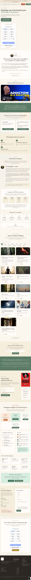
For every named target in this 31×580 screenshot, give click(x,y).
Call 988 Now (11, 480)
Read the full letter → (15, 75)
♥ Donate (23, 4)
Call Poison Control (15, 427)
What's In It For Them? (4, 571)
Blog (11, 4)
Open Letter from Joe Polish (26, 564)
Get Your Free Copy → (5, 395)
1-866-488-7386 (14, 468)
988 (25, 0)
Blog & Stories (24, 560)
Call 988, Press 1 (4, 467)
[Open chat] (29, 578)
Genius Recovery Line (19, 480)
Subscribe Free (15, 353)
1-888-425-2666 (24, 467)
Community (19, 245)
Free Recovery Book (25, 565)
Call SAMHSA (25, 419)
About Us (23, 559)
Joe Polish (10, 166)
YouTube (18, 572)
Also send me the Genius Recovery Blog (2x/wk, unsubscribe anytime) (8, 393)
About (9, 4)
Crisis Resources (15, 4)
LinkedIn (18, 573)
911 (11, 0)
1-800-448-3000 (24, 460)
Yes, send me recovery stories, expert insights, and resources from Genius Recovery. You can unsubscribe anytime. (23, 508)
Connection (23, 245)
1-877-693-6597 (4, 499)
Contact (19, 4)
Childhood (9, 245)
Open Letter (5, 4)
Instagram (18, 568)
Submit (19, 510)
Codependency (14, 245)
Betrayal (3, 245)
